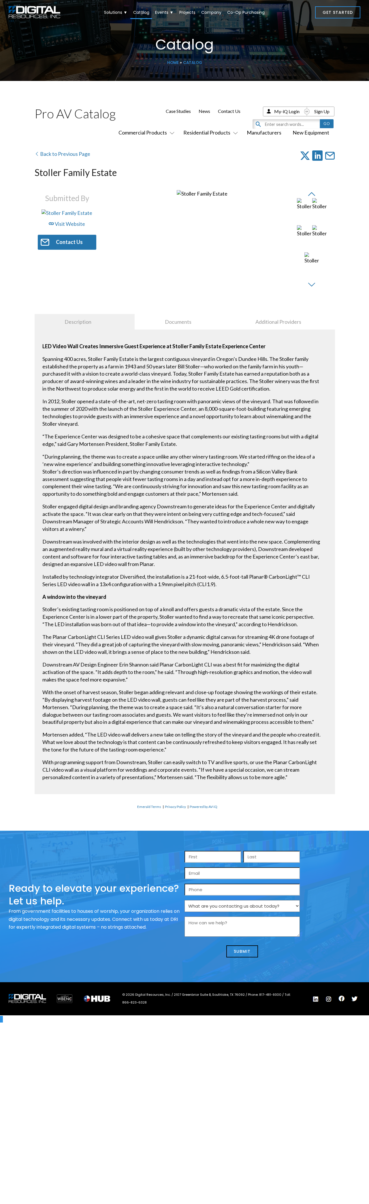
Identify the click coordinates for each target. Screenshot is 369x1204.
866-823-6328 (134, 1002)
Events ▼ (164, 12)
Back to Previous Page (64, 154)
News (204, 111)
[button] (337, 12)
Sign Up (322, 111)
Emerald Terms (149, 806)
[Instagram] (328, 999)
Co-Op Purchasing (246, 12)
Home (173, 62)
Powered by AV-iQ (203, 806)
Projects (187, 12)
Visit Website (69, 224)
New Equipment (311, 132)
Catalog (141, 12)
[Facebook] (341, 998)
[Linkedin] (315, 999)
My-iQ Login (287, 111)
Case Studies (178, 111)
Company (211, 12)
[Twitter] (354, 999)
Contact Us (229, 111)
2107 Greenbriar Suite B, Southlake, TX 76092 (210, 994)
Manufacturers (264, 132)
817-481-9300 (270, 994)
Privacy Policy (175, 806)
